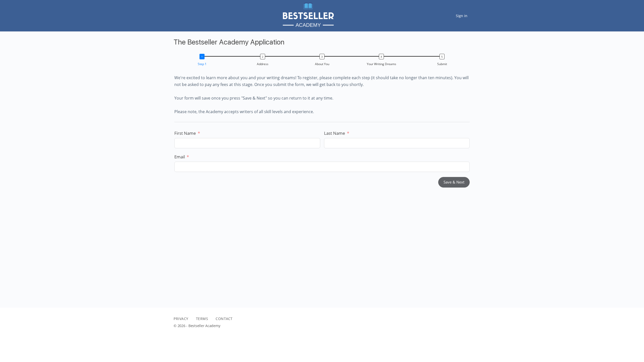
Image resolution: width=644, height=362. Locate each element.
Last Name (334, 133)
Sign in (461, 15)
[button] (203, 60)
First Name (185, 133)
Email (179, 157)
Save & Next (454, 182)
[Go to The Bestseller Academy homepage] (308, 15)
